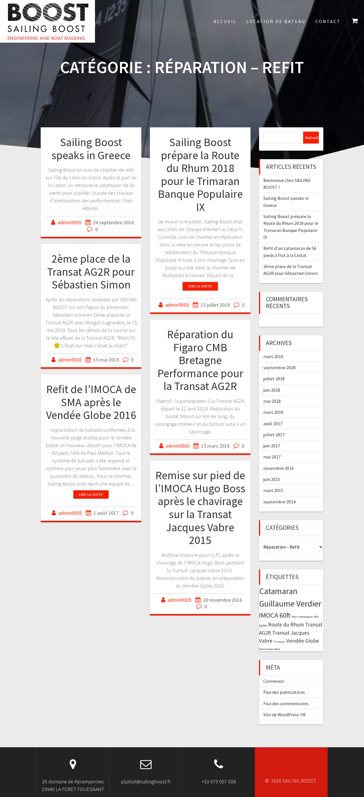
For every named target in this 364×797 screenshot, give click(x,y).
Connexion (273, 681)
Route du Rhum (286, 624)
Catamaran (278, 591)
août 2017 (272, 423)
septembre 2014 (279, 502)
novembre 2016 (278, 468)
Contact (328, 21)
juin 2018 (271, 390)
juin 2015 (271, 479)
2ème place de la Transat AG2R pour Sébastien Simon (91, 272)
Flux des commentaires (286, 703)
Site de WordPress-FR (284, 714)
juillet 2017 (274, 434)
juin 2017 (271, 446)
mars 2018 (273, 412)
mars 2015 (273, 490)
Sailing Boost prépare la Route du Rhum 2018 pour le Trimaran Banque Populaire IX (200, 174)
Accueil (225, 21)
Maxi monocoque (302, 616)
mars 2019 (273, 356)
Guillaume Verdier (290, 603)
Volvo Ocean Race (269, 649)
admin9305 (69, 222)
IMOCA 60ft (275, 615)
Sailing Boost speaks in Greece (91, 148)
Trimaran (279, 642)
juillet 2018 (274, 378)
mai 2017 (272, 457)
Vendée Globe (302, 640)
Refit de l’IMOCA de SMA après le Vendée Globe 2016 (91, 402)
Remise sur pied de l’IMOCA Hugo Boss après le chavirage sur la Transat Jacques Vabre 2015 (200, 507)
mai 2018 (272, 401)
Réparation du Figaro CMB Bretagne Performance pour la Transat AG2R (200, 360)
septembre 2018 (279, 367)
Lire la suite (200, 286)
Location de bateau (276, 21)
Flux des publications (284, 692)
